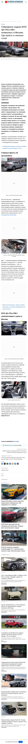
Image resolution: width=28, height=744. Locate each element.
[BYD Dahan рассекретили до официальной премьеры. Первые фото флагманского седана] (14, 515)
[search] (26, 2)
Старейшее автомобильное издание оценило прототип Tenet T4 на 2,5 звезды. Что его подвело (12, 634)
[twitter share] (5, 464)
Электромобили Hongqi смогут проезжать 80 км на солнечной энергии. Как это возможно (13, 693)
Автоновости (13, 21)
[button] (14, 165)
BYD (2, 475)
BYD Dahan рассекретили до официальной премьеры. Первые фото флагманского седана (12, 526)
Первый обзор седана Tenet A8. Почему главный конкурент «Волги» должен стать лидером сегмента (14, 721)
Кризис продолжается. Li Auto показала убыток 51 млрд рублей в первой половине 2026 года (13, 606)
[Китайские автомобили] (14, 1)
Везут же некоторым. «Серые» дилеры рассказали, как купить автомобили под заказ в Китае (14, 307)
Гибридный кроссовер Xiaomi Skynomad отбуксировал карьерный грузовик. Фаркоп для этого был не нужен (13, 664)
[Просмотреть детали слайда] (15, 446)
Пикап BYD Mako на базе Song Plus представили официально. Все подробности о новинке (12, 502)
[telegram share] (15, 464)
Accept (20, 741)
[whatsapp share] (7, 464)
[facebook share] (2, 464)
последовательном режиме (8, 215)
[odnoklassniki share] (12, 464)
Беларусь (3, 572)
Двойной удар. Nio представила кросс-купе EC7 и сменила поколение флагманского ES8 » (15, 451)
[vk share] (10, 464)
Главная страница (5, 21)
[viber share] (18, 464)
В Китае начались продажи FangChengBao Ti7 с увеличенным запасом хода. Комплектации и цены (13, 549)
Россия (19, 21)
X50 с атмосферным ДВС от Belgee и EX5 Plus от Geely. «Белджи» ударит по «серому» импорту (14, 577)
